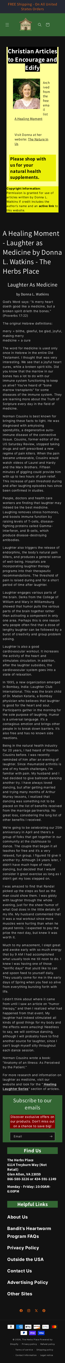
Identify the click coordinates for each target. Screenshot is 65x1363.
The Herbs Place (30, 1339)
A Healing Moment (28, 118)
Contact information (26, 1355)
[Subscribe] (51, 1136)
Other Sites (19, 1293)
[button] (7, 25)
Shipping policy (44, 1349)
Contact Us (19, 1270)
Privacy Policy (23, 1247)
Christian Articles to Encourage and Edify (32, 59)
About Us (17, 1217)
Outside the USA (25, 1259)
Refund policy (47, 1344)
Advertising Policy (27, 1282)
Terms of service (24, 1349)
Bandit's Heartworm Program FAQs (29, 1232)
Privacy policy (29, 1344)
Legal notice (46, 1355)
